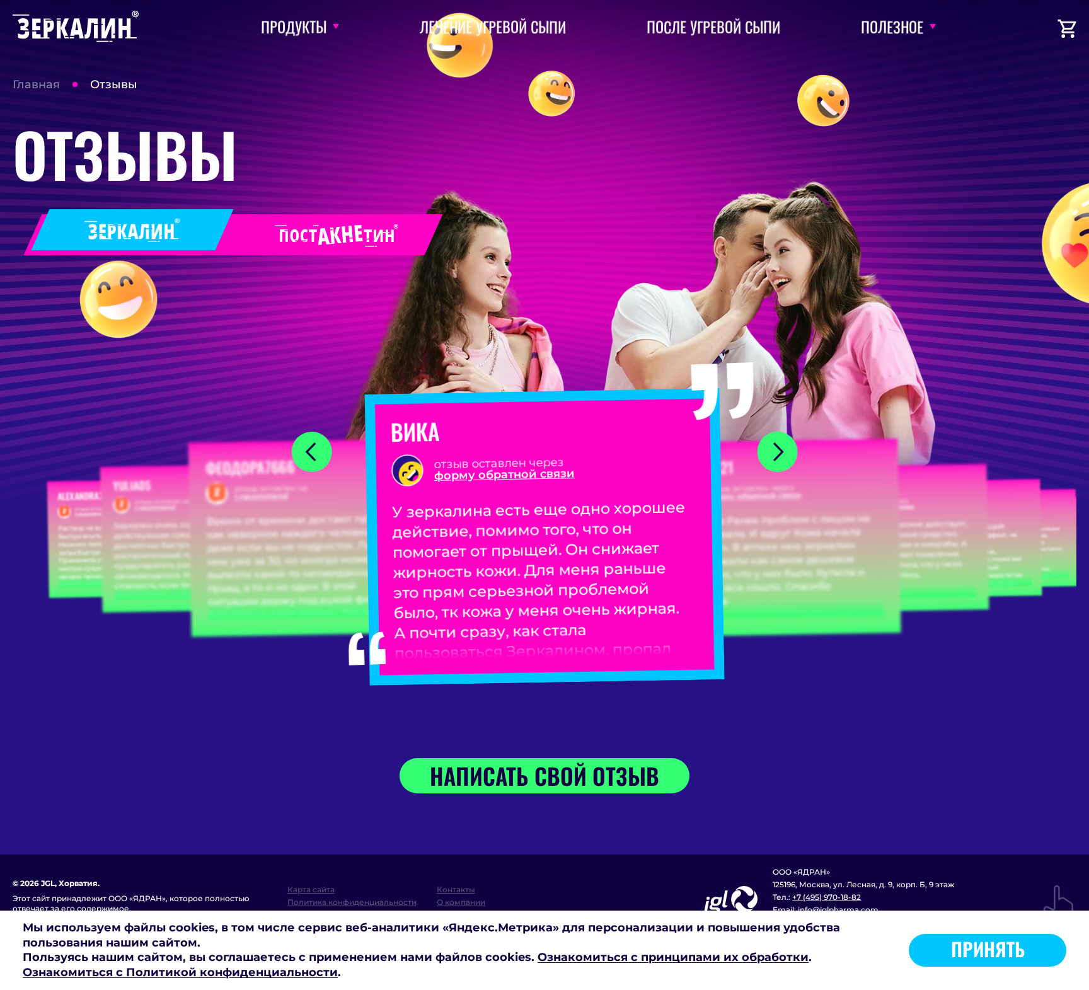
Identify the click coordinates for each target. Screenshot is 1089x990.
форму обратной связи (504, 474)
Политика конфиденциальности (352, 902)
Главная (36, 84)
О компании (461, 902)
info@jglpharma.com (838, 909)
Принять (988, 949)
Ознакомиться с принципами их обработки (673, 957)
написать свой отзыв (544, 775)
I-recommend (91, 513)
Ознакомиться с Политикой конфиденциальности (180, 972)
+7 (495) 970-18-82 (826, 897)
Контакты (456, 889)
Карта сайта (311, 889)
